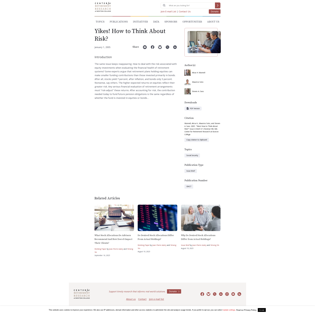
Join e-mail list (156, 299)
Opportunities (192, 21)
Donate (215, 11)
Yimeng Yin (214, 245)
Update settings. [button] (229, 310)
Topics (100, 21)
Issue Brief (190, 171)
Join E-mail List (168, 11)
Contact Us (185, 11)
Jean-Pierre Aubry (116, 249)
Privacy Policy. (250, 310)
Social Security (192, 155)
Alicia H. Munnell (198, 72)
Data (156, 21)
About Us (213, 21)
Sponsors (171, 21)
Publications (119, 21)
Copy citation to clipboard (196, 140)
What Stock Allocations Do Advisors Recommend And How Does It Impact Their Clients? (113, 239)
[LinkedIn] (175, 48)
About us (131, 299)
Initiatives (140, 21)
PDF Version (195, 108)
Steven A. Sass (198, 91)
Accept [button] (261, 310)
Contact (142, 299)
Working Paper (100, 249)
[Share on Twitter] (167, 48)
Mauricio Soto (197, 82)
